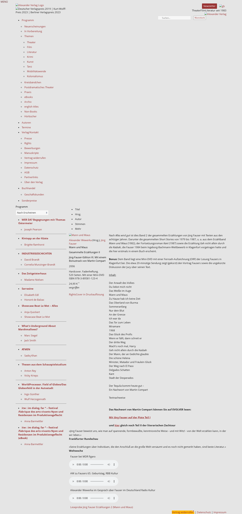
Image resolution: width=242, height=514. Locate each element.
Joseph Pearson (33, 229)
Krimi (30, 56)
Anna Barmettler (33, 421)
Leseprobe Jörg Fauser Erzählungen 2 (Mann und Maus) (101, 507)
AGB (26, 172)
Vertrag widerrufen (35, 157)
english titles (31, 106)
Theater (31, 42)
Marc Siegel (30, 335)
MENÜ (4, 1)
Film (29, 47)
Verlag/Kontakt (30, 132)
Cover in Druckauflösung (90, 294)
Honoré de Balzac (34, 299)
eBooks (28, 97)
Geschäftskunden (34, 194)
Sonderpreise (29, 200)
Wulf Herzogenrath (35, 399)
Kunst (30, 61)
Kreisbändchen (32, 82)
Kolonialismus (35, 76)
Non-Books (30, 111)
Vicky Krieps (31, 375)
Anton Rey (30, 370)
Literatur (32, 52)
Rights (27, 143)
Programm (28, 20)
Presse (28, 138)
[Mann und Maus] (87, 235)
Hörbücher (30, 116)
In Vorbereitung (33, 31)
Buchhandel (28, 188)
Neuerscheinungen (35, 26)
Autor (78, 219)
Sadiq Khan (30, 355)
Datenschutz (31, 167)
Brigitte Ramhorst (34, 244)
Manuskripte (31, 153)
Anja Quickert (32, 312)
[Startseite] (215, 14)
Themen (29, 36)
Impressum (30, 162)
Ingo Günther (31, 394)
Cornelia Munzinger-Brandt (39, 264)
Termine (26, 127)
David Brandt (31, 259)
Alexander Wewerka (80, 240)
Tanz (29, 66)
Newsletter (209, 6)
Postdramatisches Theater (39, 87)
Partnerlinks (31, 177)
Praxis (27, 92)
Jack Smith (30, 340)
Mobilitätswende (36, 71)
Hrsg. (78, 214)
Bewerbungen (32, 148)
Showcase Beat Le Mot (37, 316)
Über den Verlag (33, 182)
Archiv (28, 101)
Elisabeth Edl (31, 294)
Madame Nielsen (33, 279)
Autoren (26, 122)
